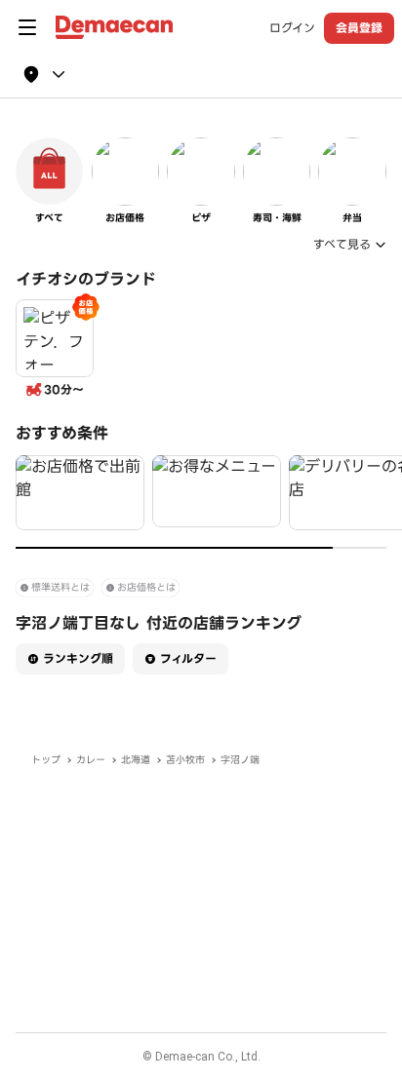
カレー (90, 760)
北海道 (135, 760)
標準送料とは (60, 587)
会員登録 (359, 28)
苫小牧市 (185, 760)
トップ (45, 760)
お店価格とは (146, 587)
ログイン (292, 28)
